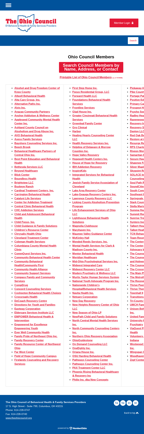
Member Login (122, 23)
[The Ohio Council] (35, 23)
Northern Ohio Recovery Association (94, 336)
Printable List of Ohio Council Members (86, 77)
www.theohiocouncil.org (19, 417)
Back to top (130, 413)
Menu (8, 5)
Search (133, 40)
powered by (63, 428)
